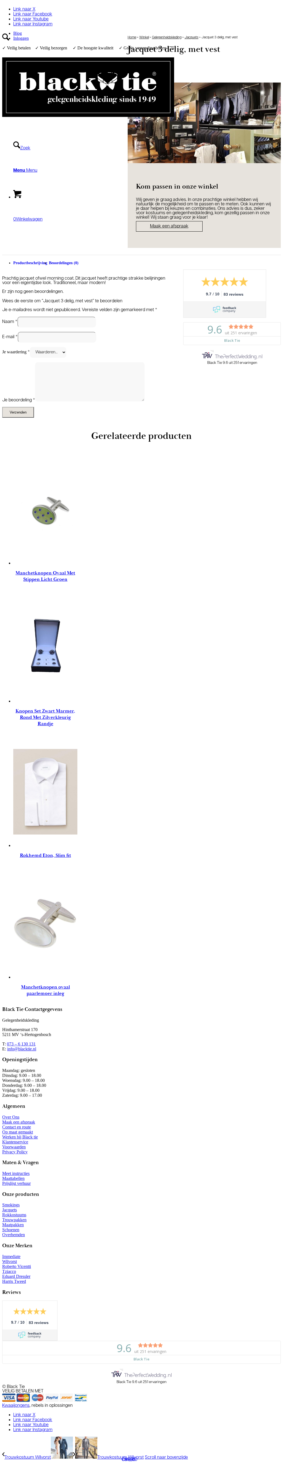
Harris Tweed (14, 1281)
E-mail (10, 337)
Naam (9, 322)
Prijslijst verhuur (16, 1183)
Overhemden (13, 1234)
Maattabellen (13, 1178)
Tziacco (9, 1271)
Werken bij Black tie (20, 1137)
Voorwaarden (14, 1147)
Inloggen (21, 38)
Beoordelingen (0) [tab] (63, 263)
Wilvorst (9, 1261)
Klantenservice (15, 1142)
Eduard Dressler (16, 1276)
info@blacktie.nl (21, 1049)
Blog (17, 33)
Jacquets (191, 37)
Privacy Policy (15, 1152)
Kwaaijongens (16, 1405)
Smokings (11, 1205)
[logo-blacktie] (88, 121)
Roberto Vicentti (16, 1266)
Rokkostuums (14, 1214)
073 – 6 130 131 (21, 1044)
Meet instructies (16, 1173)
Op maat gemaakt (17, 1132)
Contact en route (16, 1127)
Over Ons (10, 1117)
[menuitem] (93, 33)
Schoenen (10, 1229)
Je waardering (16, 351)
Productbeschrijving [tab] (30, 263)
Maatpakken (13, 1224)
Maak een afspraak (18, 1122)
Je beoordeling (18, 400)
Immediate (11, 1256)
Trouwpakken (14, 1219)
